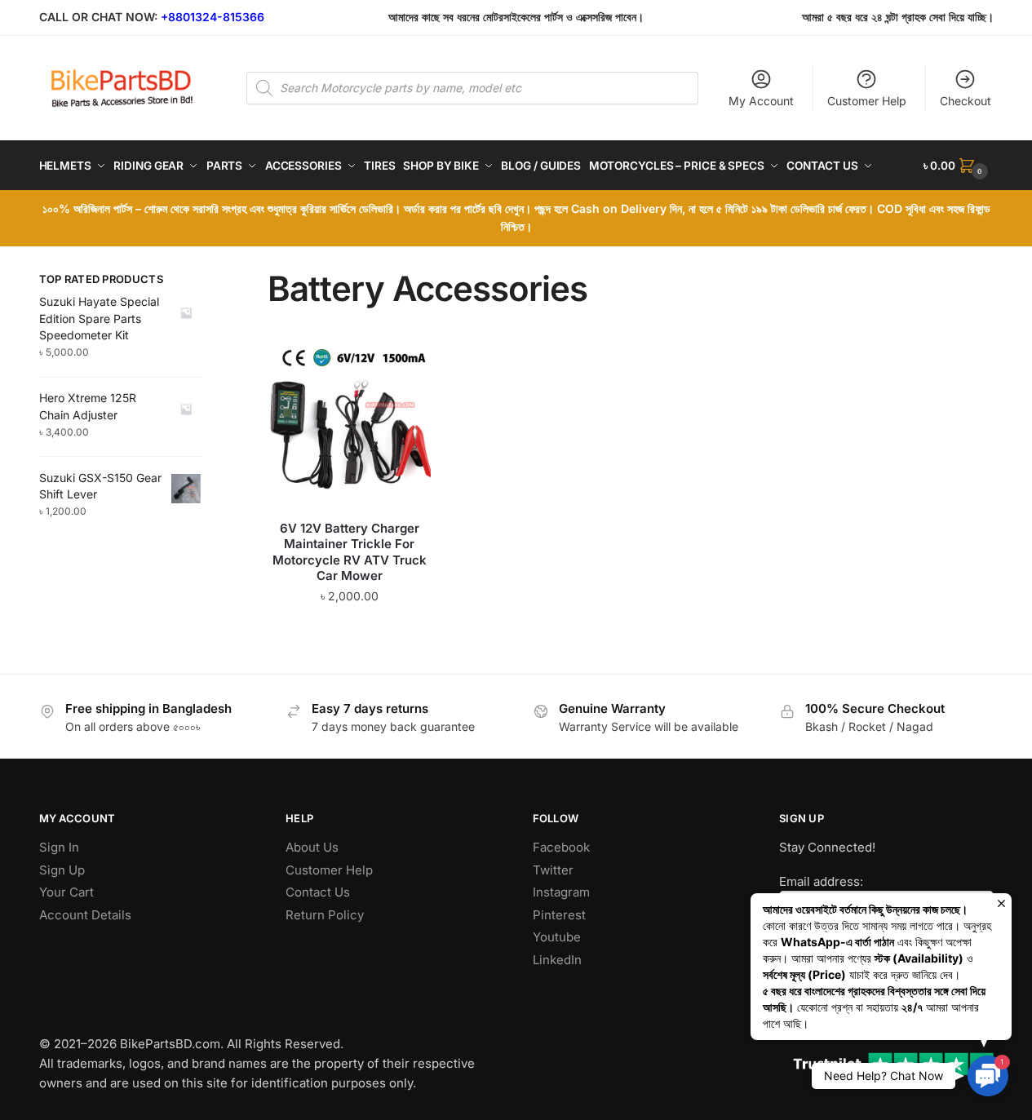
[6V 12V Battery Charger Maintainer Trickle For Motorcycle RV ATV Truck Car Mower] (349, 427)
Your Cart (66, 892)
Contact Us (318, 892)
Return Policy (325, 915)
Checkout (965, 101)
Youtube (557, 937)
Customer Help (866, 101)
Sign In (59, 847)
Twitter (553, 870)
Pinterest (559, 915)
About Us (312, 847)
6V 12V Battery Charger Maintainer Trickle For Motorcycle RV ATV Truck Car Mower (349, 552)
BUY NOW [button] (349, 628)
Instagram (561, 892)
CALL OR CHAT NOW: (98, 17)
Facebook (561, 847)
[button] (988, 1076)
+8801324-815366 (212, 17)
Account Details (85, 915)
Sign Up (62, 870)
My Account (761, 101)
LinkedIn (557, 959)
